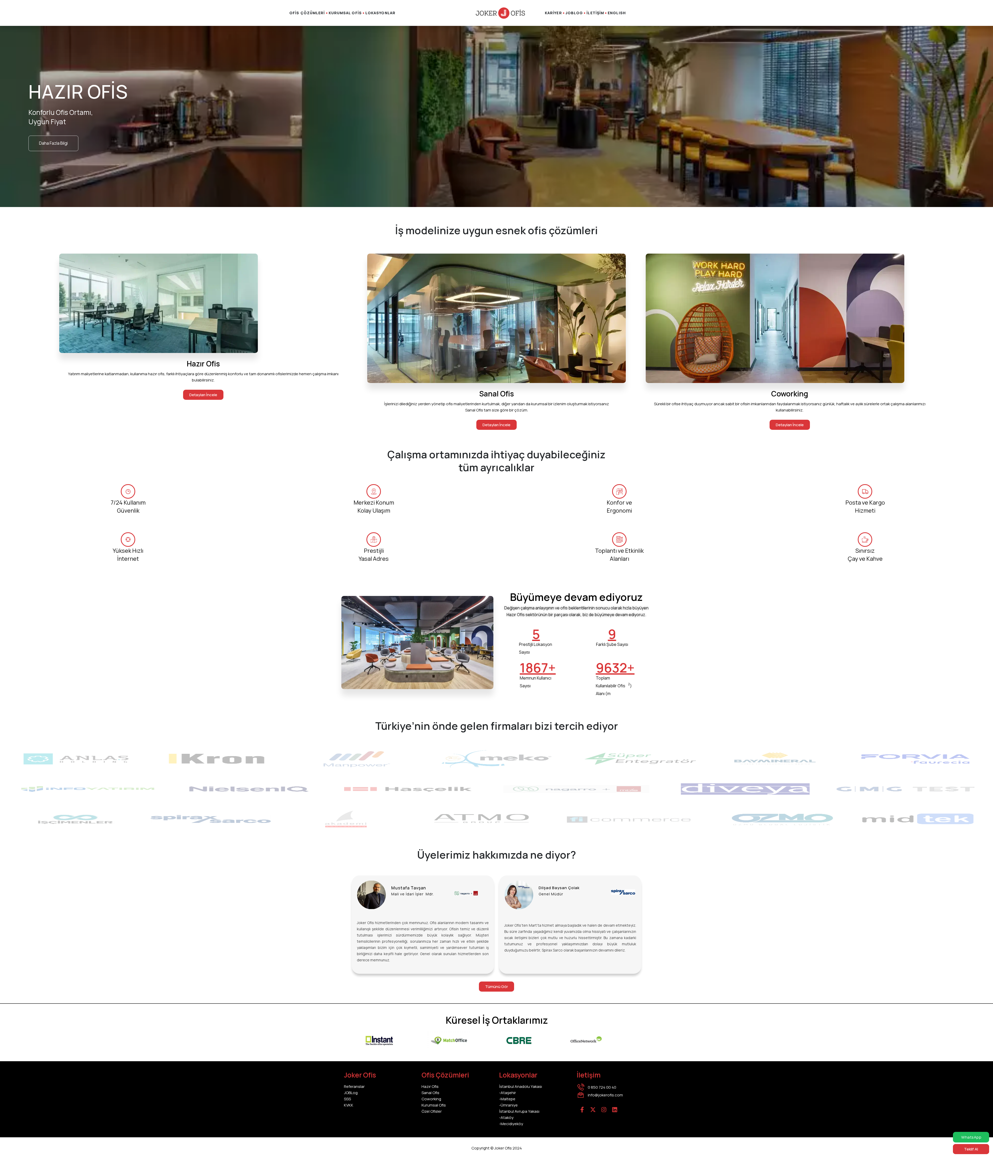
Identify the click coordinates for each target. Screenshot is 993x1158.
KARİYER (553, 12)
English (617, 12)
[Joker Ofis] (500, 13)
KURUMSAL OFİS (345, 12)
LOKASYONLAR (380, 12)
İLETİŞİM (595, 12)
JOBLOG (574, 12)
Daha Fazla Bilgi (53, 143)
